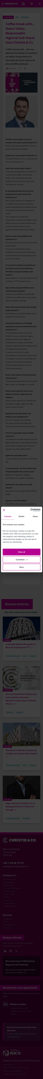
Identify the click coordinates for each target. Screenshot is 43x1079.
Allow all (21, 552)
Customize (20, 559)
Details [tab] (21, 516)
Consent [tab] (7, 516)
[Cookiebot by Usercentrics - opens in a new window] (30, 510)
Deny (21, 567)
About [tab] (35, 516)
